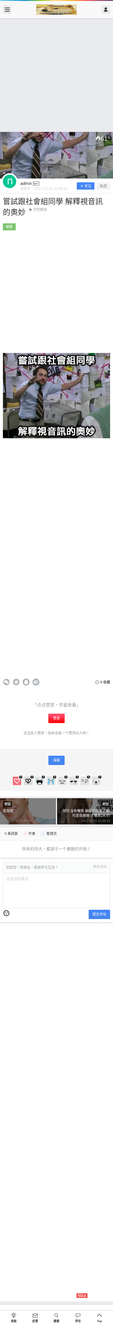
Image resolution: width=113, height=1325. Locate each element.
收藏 (105, 682)
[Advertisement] (56, 75)
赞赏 (56, 718)
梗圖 (9, 227)
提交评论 (99, 914)
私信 (103, 186)
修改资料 (100, 867)
